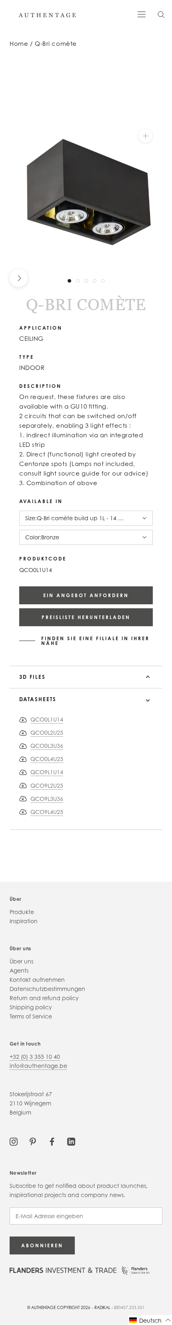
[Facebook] (52, 1141)
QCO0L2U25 (46, 732)
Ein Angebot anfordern (86, 595)
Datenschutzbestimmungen (47, 988)
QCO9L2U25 (46, 785)
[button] (150, 1320)
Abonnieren (42, 1245)
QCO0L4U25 (46, 758)
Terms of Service (31, 1016)
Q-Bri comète (56, 43)
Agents (19, 970)
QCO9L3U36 (46, 798)
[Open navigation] (142, 14)
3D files (32, 677)
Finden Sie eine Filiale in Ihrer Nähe (95, 641)
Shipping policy (31, 1007)
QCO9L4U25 (46, 811)
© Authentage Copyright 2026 (58, 1307)
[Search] (161, 14)
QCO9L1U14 (46, 772)
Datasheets (37, 699)
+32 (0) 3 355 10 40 (35, 1056)
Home (19, 43)
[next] (19, 278)
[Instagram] (14, 1141)
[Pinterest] (33, 1141)
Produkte (22, 911)
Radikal (102, 1307)
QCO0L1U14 (46, 719)
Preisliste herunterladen (86, 617)
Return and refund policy (44, 998)
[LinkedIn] (71, 1141)
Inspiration (24, 921)
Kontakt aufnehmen (37, 979)
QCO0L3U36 (46, 745)
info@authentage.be (38, 1065)
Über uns (21, 961)
